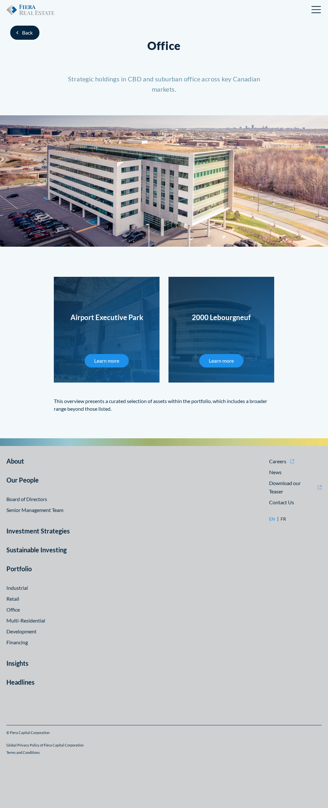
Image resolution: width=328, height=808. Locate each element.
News (275, 472)
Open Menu (316, 9)
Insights (17, 663)
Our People (22, 480)
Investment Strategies (38, 531)
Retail (12, 599)
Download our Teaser (285, 487)
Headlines (20, 682)
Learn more (106, 361)
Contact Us (281, 502)
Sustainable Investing (36, 550)
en (272, 519)
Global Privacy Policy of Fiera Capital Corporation (45, 745)
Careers (277, 461)
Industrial (17, 588)
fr (283, 519)
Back (27, 32)
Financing (17, 642)
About (15, 461)
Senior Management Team (34, 510)
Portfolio (19, 569)
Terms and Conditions (23, 752)
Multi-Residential (25, 620)
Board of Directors (26, 499)
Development (21, 631)
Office (13, 609)
